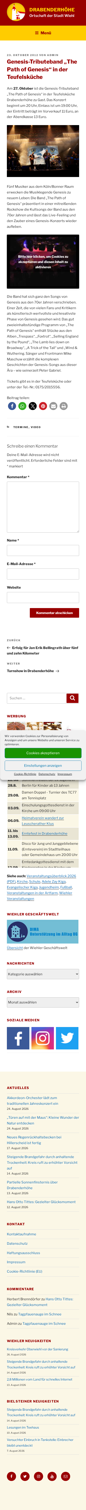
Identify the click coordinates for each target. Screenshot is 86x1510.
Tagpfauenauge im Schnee (39, 1314)
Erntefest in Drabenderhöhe (44, 833)
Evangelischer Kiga (22, 887)
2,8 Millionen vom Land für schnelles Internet (39, 1379)
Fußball (66, 887)
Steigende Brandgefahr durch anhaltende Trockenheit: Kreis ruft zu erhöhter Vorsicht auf (42, 1162)
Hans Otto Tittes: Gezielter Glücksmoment (41, 1202)
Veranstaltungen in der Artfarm (32, 893)
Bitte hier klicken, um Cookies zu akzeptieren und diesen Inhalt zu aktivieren (43, 262)
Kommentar (18, 477)
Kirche (22, 882)
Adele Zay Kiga (54, 882)
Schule (34, 882)
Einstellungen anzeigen (43, 766)
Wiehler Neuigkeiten (29, 1341)
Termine (21, 427)
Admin (52, 55)
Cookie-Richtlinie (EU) (24, 1271)
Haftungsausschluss (23, 1253)
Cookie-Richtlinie (25, 773)
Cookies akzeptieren (43, 753)
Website (14, 587)
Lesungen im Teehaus (23, 1427)
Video (36, 427)
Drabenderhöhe (52, 10)
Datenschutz (47, 773)
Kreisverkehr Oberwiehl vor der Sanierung (37, 1349)
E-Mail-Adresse (21, 564)
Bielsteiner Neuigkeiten (33, 1401)
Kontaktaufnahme (21, 1234)
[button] (12, 406)
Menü (46, 33)
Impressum (65, 773)
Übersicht (15, 948)
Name (13, 540)
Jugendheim (49, 887)
